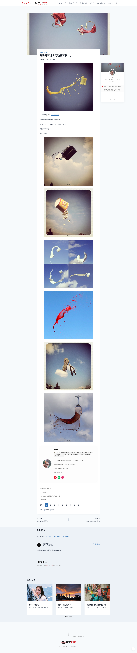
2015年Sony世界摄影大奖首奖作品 (50, 496)
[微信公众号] (59, 477)
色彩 (52, 510)
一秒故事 (43, 499)
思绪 (41, 510)
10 (82, 505)
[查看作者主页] (112, 72)
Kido (43, 59)
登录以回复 (96, 544)
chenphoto (92, 607)
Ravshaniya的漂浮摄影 (93, 520)
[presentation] (39, 592)
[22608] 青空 (34, 605)
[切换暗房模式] (133, 649)
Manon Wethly (55, 115)
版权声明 (110, 3)
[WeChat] (112, 99)
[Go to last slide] (29, 599)
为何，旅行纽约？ (64, 605)
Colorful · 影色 (44, 52)
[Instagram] (62, 477)
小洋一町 (34, 607)
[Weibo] (110, 99)
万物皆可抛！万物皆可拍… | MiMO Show (57, 536)
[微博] (55, 477)
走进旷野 (46, 544)
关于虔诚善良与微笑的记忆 (96, 605)
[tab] (65, 616)
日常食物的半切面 (42, 520)
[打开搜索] (116, 3)
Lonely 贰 (43, 492)
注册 (51, 565)
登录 (47, 565)
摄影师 (48, 115)
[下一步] (107, 599)
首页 (60, 3)
